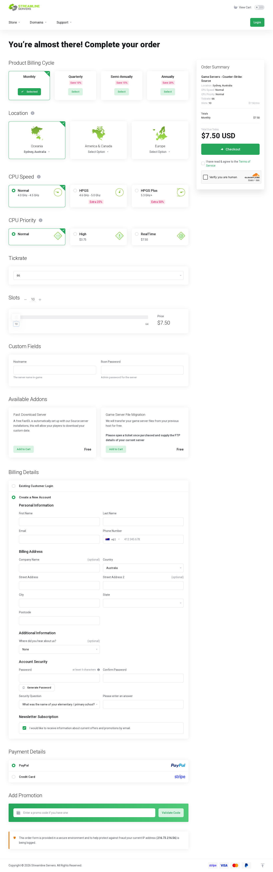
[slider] (16, 317)
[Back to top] (263, 865)
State (106, 594)
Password (25, 669)
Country (108, 559)
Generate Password (39, 687)
